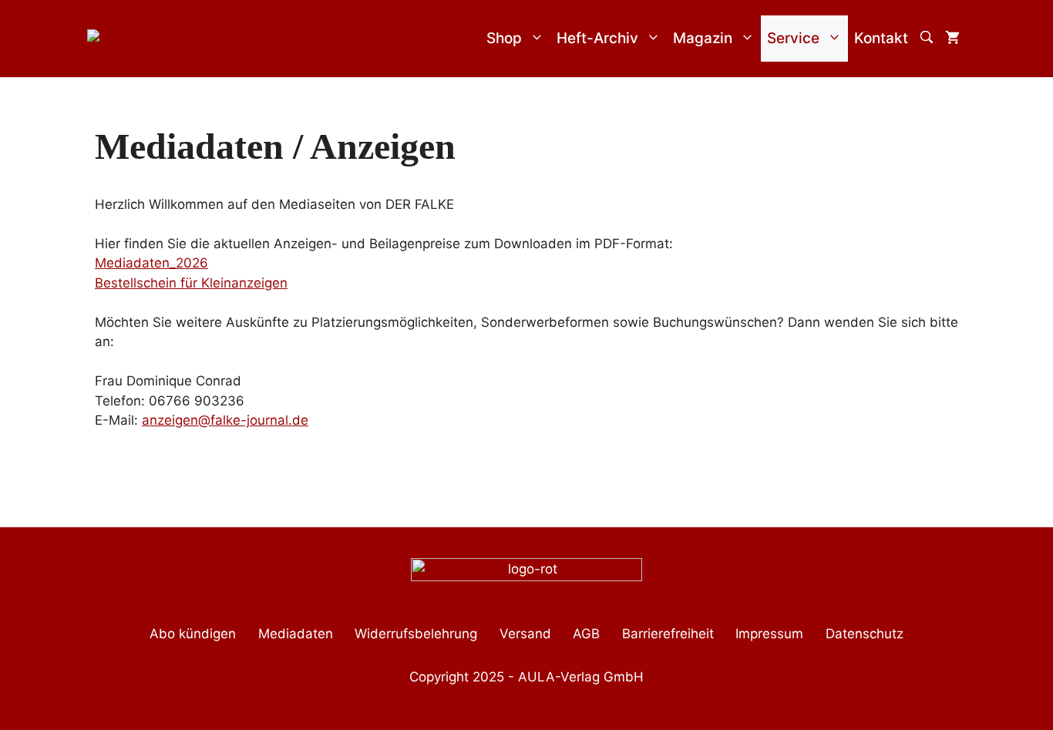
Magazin (702, 38)
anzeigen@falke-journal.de (225, 420)
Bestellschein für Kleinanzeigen (191, 283)
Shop (504, 38)
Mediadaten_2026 (151, 263)
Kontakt (881, 38)
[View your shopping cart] (952, 38)
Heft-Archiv (597, 38)
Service (793, 38)
